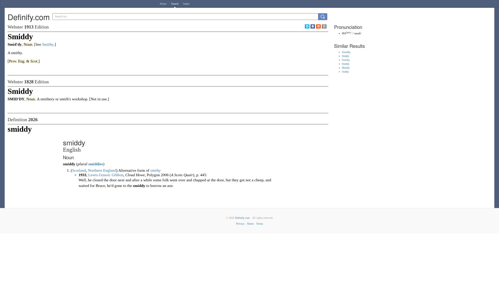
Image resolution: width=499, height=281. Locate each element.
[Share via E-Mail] (324, 26)
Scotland (79, 170)
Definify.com (242, 217)
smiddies (95, 164)
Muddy (346, 67)
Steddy (345, 63)
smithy (155, 170)
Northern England (102, 170)
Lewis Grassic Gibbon (105, 175)
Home (163, 3)
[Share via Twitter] (307, 26)
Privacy (240, 223)
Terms (259, 223)
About (250, 223)
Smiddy (346, 52)
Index (186, 3)
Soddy (345, 71)
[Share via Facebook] (312, 26)
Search (175, 3)
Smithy (346, 60)
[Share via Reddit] (318, 26)
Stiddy (345, 56)
